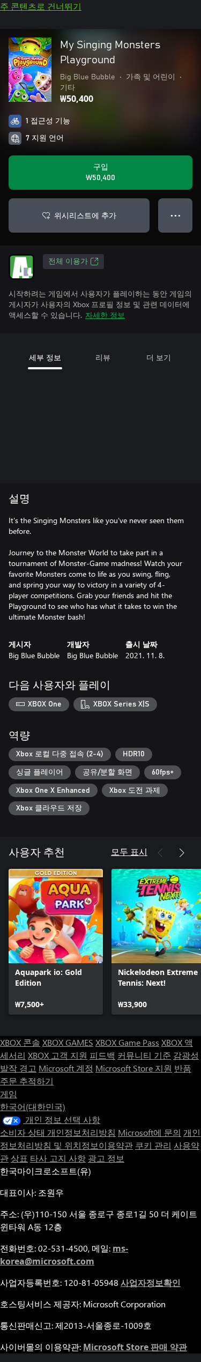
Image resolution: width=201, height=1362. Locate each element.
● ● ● (175, 215)
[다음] (181, 852)
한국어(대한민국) (32, 1106)
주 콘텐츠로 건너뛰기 (40, 6)
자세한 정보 (105, 315)
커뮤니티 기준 (144, 1055)
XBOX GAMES (67, 1042)
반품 (182, 1068)
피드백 (102, 1055)
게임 (8, 1093)
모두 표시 (129, 851)
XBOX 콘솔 (20, 1042)
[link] (56, 942)
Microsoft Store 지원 (133, 1068)
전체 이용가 (68, 261)
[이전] (160, 852)
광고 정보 (106, 1158)
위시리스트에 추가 (85, 215)
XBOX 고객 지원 (57, 1055)
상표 (19, 1158)
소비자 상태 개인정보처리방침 (58, 1132)
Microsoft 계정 (66, 1068)
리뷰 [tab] (102, 357)
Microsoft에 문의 (149, 1132)
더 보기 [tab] (158, 357)
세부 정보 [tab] (45, 357)
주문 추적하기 (27, 1080)
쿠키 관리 (153, 1145)
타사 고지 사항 (58, 1158)
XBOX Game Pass (127, 1042)
